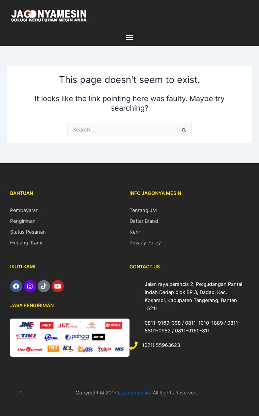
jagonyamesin (134, 393)
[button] (129, 36)
